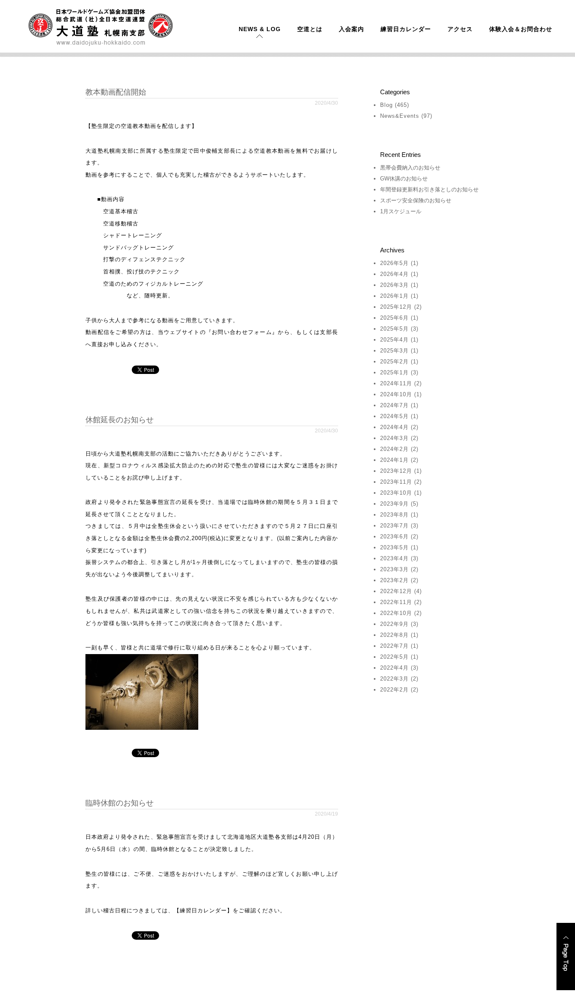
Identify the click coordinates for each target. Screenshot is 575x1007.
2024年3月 (394, 438)
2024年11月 (396, 383)
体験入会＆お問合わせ (520, 29)
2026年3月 (394, 285)
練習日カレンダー (406, 29)
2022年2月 (394, 689)
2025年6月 (394, 318)
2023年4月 (394, 558)
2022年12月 (396, 591)
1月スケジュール (400, 211)
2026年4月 (394, 274)
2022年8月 (394, 635)
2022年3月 (394, 679)
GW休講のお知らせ (404, 178)
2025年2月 (394, 361)
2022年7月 (394, 646)
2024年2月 (394, 449)
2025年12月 (396, 307)
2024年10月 (396, 394)
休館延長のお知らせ (119, 420)
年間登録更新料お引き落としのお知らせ (429, 189)
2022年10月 (396, 613)
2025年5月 (394, 329)
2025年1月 (394, 372)
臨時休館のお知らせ (119, 803)
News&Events (399, 116)
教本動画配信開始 (115, 92)
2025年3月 (394, 350)
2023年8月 (394, 514)
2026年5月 (394, 263)
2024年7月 (394, 405)
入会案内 (351, 29)
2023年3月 (394, 569)
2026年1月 (394, 296)
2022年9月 (394, 624)
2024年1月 (394, 460)
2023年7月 (394, 525)
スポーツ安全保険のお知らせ (415, 200)
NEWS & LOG (260, 29)
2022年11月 (396, 602)
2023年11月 (396, 482)
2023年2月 (394, 580)
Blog (386, 105)
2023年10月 (396, 493)
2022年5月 (394, 657)
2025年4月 (394, 340)
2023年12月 (396, 471)
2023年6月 (394, 536)
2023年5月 (394, 547)
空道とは (309, 29)
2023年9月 (394, 504)
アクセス (460, 29)
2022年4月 (394, 668)
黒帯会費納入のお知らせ (410, 167)
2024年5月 (394, 416)
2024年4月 (394, 427)
